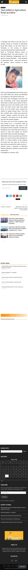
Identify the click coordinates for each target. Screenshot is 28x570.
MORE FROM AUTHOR (14, 214)
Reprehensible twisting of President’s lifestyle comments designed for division (14, 267)
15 (21, 470)
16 (25, 470)
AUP (13, 566)
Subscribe (23, 188)
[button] (26, 2)
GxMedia (14, 568)
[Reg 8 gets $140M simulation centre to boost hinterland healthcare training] (4, 235)
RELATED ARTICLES (5, 214)
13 (14, 470)
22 (21, 473)
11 (6, 470)
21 (18, 473)
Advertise (9, 566)
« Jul (2, 480)
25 (6, 476)
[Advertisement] (14, 28)
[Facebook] (12, 560)
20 (14, 473)
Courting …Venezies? (6, 206)
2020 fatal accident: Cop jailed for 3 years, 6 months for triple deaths (20, 208)
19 (10, 473)
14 (18, 470)
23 (25, 473)
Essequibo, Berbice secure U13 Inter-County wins (12, 286)
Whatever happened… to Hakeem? (9, 272)
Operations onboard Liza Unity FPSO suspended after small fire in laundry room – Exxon (17, 228)
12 (10, 470)
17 (2, 473)
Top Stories (3, 7)
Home (4, 566)
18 (6, 473)
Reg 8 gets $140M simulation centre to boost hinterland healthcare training (17, 235)
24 (2, 476)
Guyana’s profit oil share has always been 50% (12, 277)
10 (2, 470)
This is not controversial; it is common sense (11, 282)
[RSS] (16, 560)
